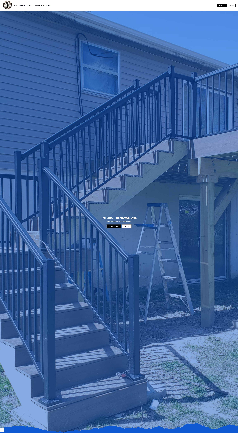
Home (15, 5)
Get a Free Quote (114, 226)
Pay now (48, 5)
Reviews (37, 5)
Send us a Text (222, 5)
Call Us (127, 226)
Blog (42, 5)
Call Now (232, 5)
